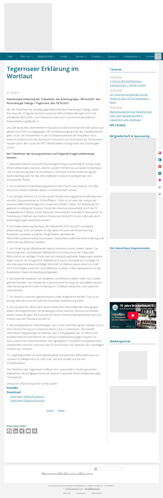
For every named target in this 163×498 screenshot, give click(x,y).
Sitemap (67, 493)
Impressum (81, 493)
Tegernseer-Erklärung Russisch (27, 400)
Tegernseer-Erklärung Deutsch (27, 396)
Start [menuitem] (10, 56)
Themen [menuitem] (79, 56)
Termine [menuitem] (149, 56)
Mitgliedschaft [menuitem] (45, 56)
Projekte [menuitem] (96, 56)
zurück (49, 410)
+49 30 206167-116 (74, 488)
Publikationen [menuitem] (130, 56)
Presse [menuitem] (112, 56)
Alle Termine (117, 125)
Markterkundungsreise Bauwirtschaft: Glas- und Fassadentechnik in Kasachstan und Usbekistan (131, 115)
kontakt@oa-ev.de (92, 488)
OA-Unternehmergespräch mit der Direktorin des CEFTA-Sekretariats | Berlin (130, 98)
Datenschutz (96, 493)
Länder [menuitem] (64, 56)
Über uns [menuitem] (25, 56)
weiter (61, 410)
